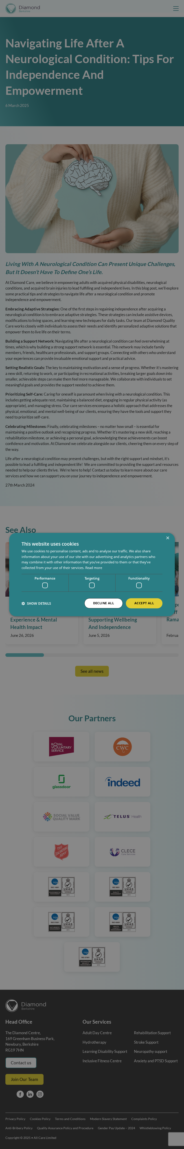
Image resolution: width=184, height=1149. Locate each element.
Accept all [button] (144, 603)
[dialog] (92, 574)
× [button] (167, 538)
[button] (36, 603)
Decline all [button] (103, 603)
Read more (93, 567)
